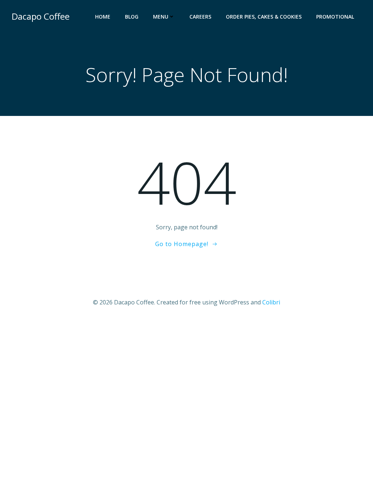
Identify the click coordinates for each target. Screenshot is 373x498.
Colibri (271, 302)
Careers (200, 16)
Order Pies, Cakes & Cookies (264, 16)
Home (102, 16)
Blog (131, 16)
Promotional (335, 16)
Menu (160, 16)
